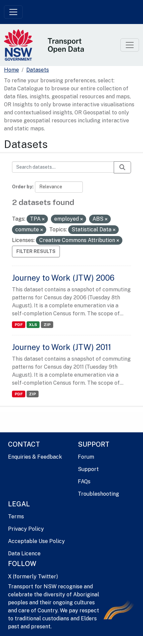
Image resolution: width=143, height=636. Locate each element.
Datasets (37, 70)
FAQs (84, 481)
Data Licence (24, 553)
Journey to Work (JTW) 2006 (63, 277)
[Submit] (122, 167)
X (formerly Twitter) (33, 576)
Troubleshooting (98, 494)
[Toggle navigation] (13, 12)
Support (88, 469)
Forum (86, 457)
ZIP (47, 324)
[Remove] (43, 219)
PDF (19, 324)
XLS (33, 324)
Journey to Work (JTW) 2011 (61, 347)
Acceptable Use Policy (36, 541)
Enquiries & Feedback (35, 457)
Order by (22, 186)
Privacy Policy (26, 529)
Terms (16, 516)
